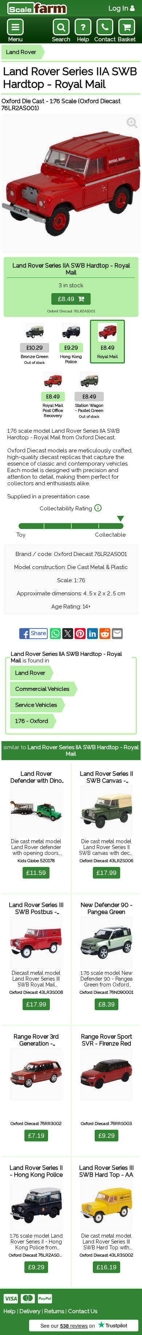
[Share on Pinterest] (81, 633)
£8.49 (68, 299)
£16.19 (106, 1267)
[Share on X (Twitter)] (68, 633)
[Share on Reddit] (105, 633)
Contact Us (82, 1311)
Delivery (30, 1311)
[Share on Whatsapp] (56, 633)
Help (10, 1311)
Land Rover (21, 52)
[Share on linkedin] (93, 633)
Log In (118, 8)
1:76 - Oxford (31, 721)
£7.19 (36, 1135)
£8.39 (106, 1004)
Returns (54, 1311)
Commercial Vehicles (42, 689)
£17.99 (106, 872)
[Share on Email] (117, 633)
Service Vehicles (36, 705)
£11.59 (36, 872)
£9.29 (106, 1135)
